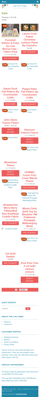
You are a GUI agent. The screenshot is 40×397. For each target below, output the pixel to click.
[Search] (27, 308)
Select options (10, 131)
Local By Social (21, 394)
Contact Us (8, 324)
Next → (25, 289)
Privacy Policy (9, 344)
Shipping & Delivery (11, 337)
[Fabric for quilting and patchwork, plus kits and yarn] (20, 8)
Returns (7, 340)
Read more (10, 104)
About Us (7, 322)
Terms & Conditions (11, 342)
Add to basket (10, 58)
